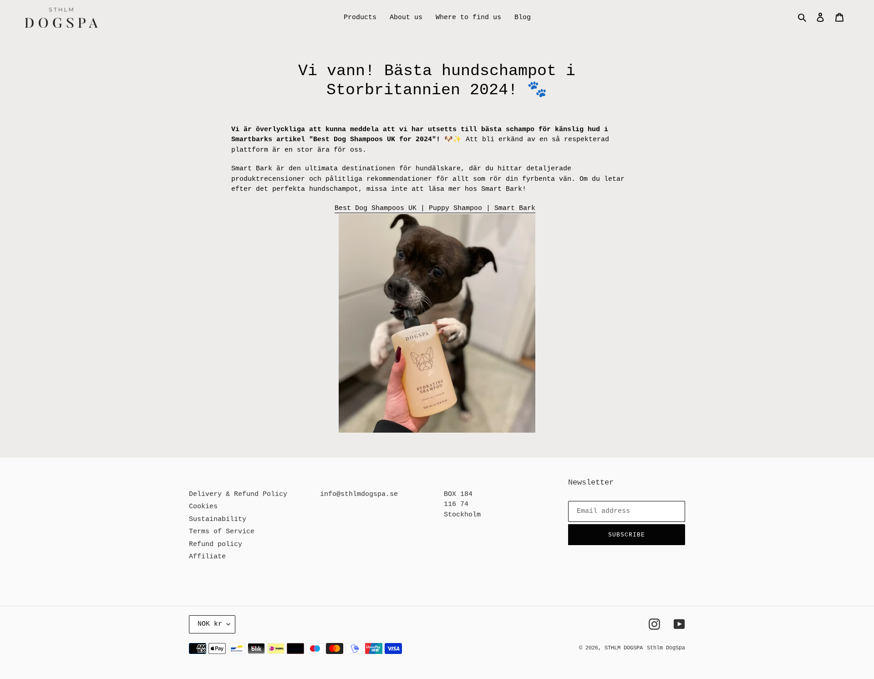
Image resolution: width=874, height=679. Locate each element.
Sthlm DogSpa (666, 648)
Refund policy (215, 544)
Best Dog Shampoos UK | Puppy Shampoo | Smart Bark (435, 208)
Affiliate (207, 557)
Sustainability (217, 519)
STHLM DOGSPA (624, 648)
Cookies (203, 507)
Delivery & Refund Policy (238, 494)
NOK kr (210, 624)
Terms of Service (221, 532)
